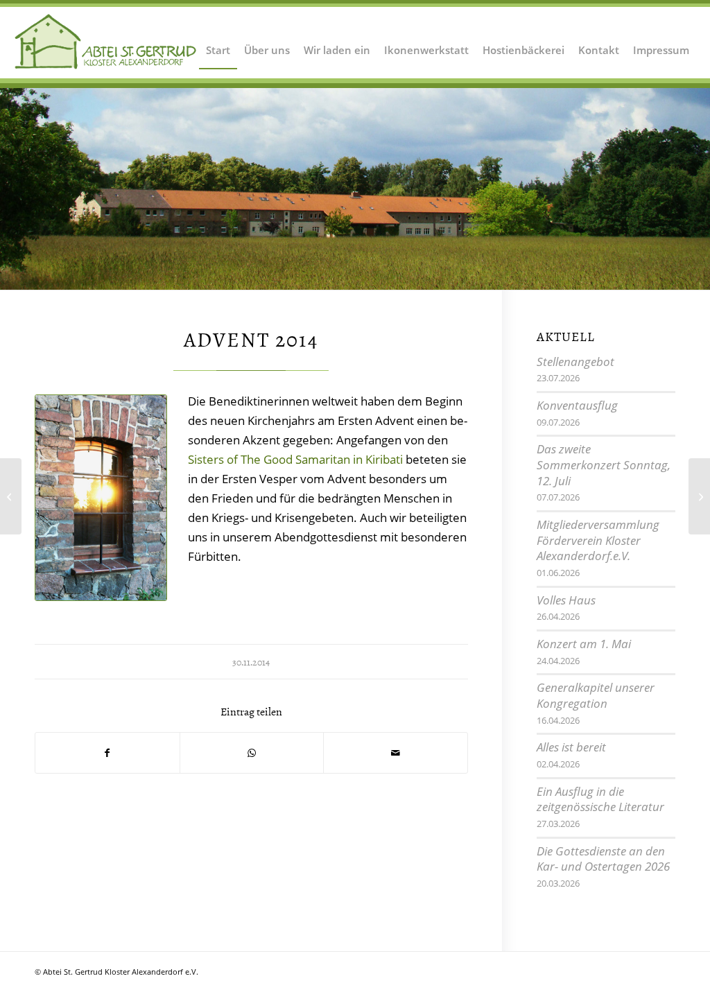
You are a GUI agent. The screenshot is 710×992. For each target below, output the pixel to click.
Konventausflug (577, 405)
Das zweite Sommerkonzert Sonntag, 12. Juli (603, 464)
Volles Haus (566, 600)
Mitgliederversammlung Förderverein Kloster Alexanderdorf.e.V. (598, 540)
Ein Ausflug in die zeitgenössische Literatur (600, 799)
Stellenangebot (575, 361)
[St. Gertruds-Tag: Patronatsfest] (10, 496)
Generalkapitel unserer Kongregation (596, 695)
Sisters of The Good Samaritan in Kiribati (295, 459)
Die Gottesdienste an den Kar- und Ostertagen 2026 (603, 859)
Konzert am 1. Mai (584, 644)
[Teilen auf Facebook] (107, 753)
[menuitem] (218, 41)
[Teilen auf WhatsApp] (252, 753)
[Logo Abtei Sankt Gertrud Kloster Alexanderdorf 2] (106, 41)
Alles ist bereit (571, 747)
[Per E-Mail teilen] (395, 753)
